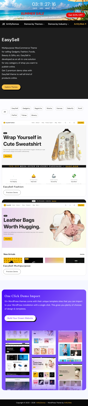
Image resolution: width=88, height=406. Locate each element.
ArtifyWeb (68, 403)
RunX (80, 108)
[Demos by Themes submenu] (43, 24)
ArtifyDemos (12, 24)
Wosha (49, 108)
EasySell (15, 108)
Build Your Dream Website (20, 318)
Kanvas (59, 108)
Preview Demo (12, 192)
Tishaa (23, 115)
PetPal (14, 115)
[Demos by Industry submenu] (68, 24)
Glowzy (34, 115)
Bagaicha (38, 108)
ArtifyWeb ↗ (80, 24)
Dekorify (70, 108)
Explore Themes (11, 87)
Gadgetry (26, 108)
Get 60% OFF (75, 15)
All (5, 112)
